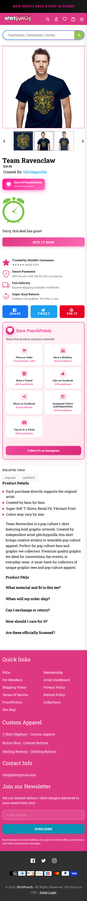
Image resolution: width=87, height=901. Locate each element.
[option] (23, 141)
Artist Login (48, 892)
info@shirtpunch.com (19, 775)
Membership (53, 672)
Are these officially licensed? (30, 632)
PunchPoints (12, 702)
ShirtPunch (25, 887)
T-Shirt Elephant (15, 734)
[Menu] (81, 19)
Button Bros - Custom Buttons (25, 743)
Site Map (9, 709)
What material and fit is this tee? (33, 587)
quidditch (29, 477)
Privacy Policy (54, 687)
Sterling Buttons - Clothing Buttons (29, 751)
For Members (12, 680)
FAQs (6, 672)
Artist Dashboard (57, 680)
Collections (52, 702)
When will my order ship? (28, 598)
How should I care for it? (27, 621)
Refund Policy (54, 695)
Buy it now (43, 242)
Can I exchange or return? (28, 610)
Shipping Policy (14, 687)
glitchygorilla (35, 171)
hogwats (10, 477)
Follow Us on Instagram (43, 450)
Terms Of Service (15, 695)
